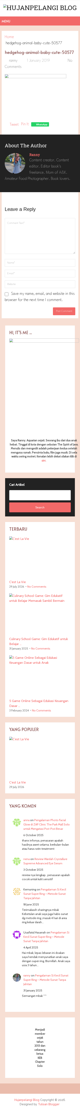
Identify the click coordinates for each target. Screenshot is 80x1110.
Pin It (25, 124)
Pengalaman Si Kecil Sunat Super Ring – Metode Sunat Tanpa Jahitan (44, 894)
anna (26, 820)
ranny (13, 61)
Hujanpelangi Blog (26, 1100)
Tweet (14, 125)
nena (26, 859)
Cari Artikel (17, 485)
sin (43, 460)
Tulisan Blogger (48, 1104)
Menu (6, 21)
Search (40, 507)
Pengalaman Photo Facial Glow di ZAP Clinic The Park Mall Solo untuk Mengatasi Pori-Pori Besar (46, 824)
